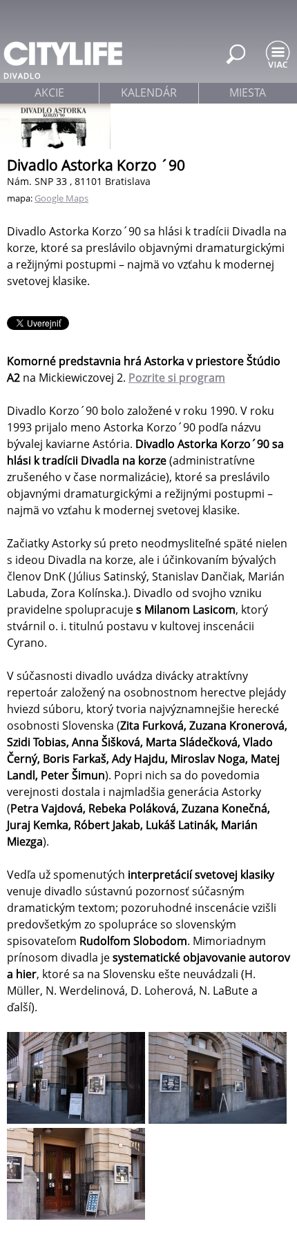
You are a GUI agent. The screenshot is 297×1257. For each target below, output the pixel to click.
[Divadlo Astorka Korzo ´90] (77, 1119)
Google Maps (61, 198)
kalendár (149, 92)
